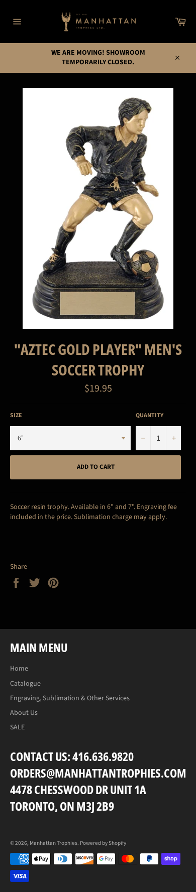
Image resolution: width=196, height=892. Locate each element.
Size (16, 416)
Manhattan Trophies (53, 843)
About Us (24, 713)
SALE (17, 727)
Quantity (149, 416)
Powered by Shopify (103, 843)
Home (19, 669)
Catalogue (25, 684)
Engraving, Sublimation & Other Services (70, 698)
